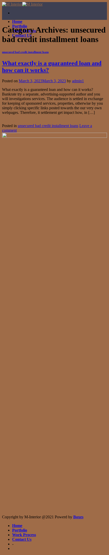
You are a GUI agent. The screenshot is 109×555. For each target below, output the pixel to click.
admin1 (78, 81)
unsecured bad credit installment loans (25, 51)
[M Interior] (22, 4)
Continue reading (18, 121)
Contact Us (21, 539)
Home (17, 21)
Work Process (24, 535)
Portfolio (19, 530)
